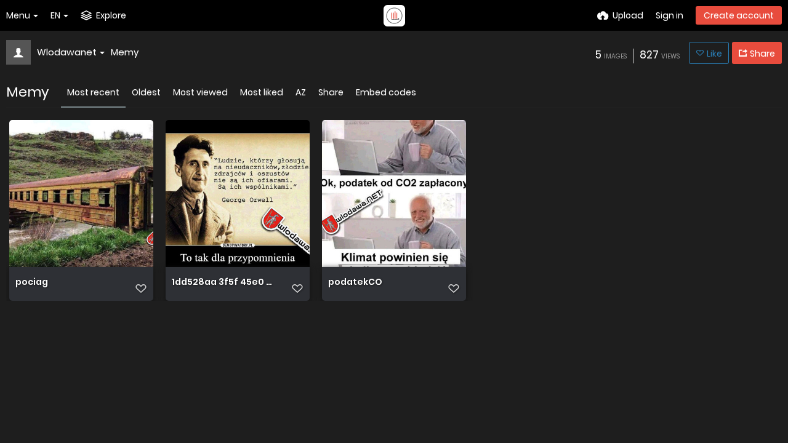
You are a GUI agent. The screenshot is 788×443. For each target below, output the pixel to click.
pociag (31, 283)
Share (331, 92)
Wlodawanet (67, 52)
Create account (739, 15)
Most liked (261, 92)
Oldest (146, 92)
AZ (301, 92)
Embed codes (386, 92)
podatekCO (355, 283)
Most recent (93, 92)
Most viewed (200, 92)
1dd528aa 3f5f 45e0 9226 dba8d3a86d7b (224, 283)
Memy (125, 52)
